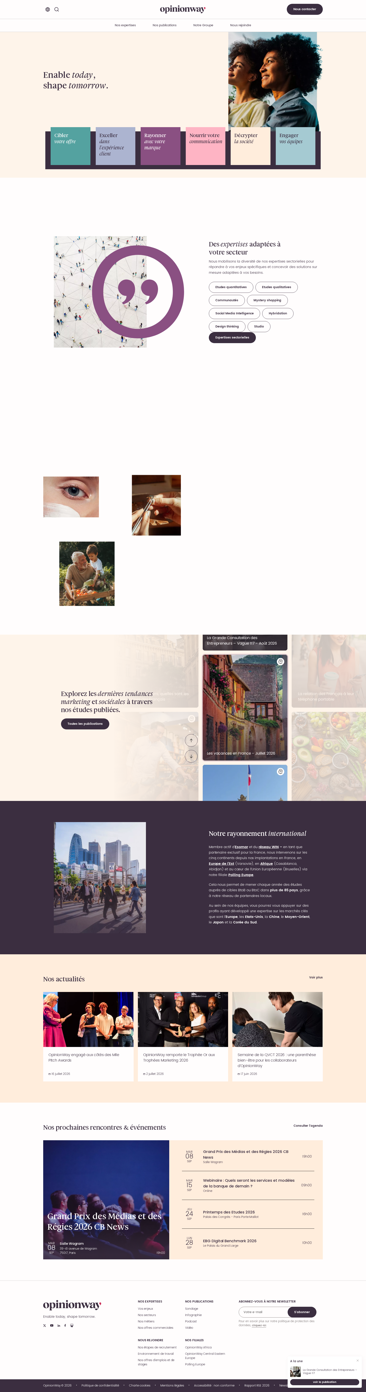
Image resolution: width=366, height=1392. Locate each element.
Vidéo (189, 1328)
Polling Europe (195, 1364)
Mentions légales (172, 1386)
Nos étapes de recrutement (157, 1347)
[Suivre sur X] (44, 1325)
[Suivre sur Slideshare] (71, 1325)
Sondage (191, 1309)
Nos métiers (146, 1321)
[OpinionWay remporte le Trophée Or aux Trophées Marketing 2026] (183, 1036)
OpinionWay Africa (198, 1347)
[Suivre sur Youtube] (51, 1325)
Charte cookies (139, 1386)
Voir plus (316, 977)
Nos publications (164, 25)
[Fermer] (358, 1361)
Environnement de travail (156, 1354)
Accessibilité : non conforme (214, 1386)
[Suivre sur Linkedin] (59, 1325)
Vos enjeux (145, 1309)
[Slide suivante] (191, 756)
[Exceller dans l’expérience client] (116, 146)
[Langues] (47, 9)
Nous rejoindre (150, 1340)
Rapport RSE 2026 (256, 1386)
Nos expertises (150, 1302)
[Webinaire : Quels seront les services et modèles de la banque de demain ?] (248, 1185)
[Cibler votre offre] (70, 146)
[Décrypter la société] (250, 146)
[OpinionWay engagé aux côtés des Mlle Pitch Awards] (88, 1036)
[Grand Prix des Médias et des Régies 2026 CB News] (248, 1156)
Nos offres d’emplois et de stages (156, 1362)
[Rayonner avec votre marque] (160, 146)
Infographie (193, 1315)
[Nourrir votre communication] (206, 146)
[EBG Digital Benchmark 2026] (248, 1243)
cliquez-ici (259, 1325)
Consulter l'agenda (308, 1126)
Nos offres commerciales (155, 1328)
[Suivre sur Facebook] (65, 1325)
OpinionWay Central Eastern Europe (205, 1356)
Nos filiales (194, 1340)
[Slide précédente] (191, 740)
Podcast (191, 1321)
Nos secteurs (147, 1315)
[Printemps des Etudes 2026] (248, 1214)
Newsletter (286, 1386)
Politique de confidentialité (100, 1386)
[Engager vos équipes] (296, 146)
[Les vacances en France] (245, 708)
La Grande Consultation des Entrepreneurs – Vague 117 (330, 1372)
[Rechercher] (56, 9)
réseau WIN (269, 847)
